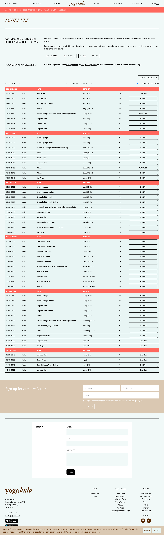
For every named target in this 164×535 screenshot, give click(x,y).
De (153, 3)
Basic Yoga (120, 493)
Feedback (146, 499)
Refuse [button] (147, 530)
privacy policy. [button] (94, 532)
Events (98, 3)
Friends (146, 502)
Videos (95, 56)
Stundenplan (94, 493)
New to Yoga (69, 56)
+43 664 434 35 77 (12, 513)
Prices (57, 3)
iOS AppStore (72, 64)
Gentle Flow (120, 496)
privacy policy (134, 400)
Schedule (36, 3)
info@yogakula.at (12, 515)
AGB (146, 505)
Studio (146, 83)
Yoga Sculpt (120, 502)
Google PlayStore (89, 64)
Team (94, 496)
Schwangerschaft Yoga (120, 511)
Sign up (89, 406)
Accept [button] (156, 530)
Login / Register (148, 78)
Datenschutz (146, 511)
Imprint (146, 508)
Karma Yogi (146, 493)
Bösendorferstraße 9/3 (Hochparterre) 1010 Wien (15, 505)
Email (69, 438)
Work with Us (146, 496)
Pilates (120, 505)
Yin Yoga (120, 508)
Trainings (117, 3)
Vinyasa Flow (120, 499)
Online (156, 83)
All (139, 83)
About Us (137, 3)
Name (69, 427)
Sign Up (143, 98)
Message (70, 450)
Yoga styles (11, 3)
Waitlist (143, 113)
